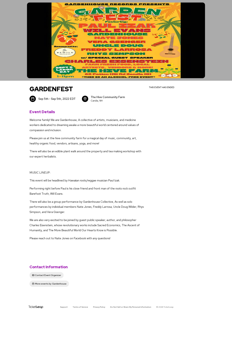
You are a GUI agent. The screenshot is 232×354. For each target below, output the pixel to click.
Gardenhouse (50, 283)
